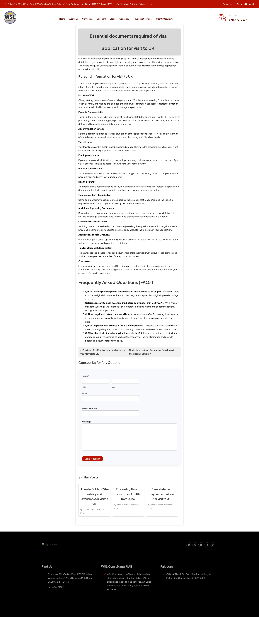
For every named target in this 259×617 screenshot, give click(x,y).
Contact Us (125, 18)
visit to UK (135, 58)
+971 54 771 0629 (237, 19)
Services (86, 18)
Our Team (101, 18)
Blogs (112, 18)
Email (85, 393)
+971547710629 (56, 586)
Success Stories (142, 18)
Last (113, 387)
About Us (73, 18)
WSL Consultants (117, 610)
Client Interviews (164, 18)
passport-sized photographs (152, 86)
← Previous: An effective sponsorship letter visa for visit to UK (102, 352)
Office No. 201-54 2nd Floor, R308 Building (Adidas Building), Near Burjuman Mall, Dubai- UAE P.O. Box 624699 (71, 578)
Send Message (92, 458)
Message (86, 421)
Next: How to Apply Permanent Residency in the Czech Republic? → (152, 352)
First (84, 387)
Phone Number (90, 408)
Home (62, 18)
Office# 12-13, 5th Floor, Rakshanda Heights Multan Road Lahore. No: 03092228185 (189, 576)
